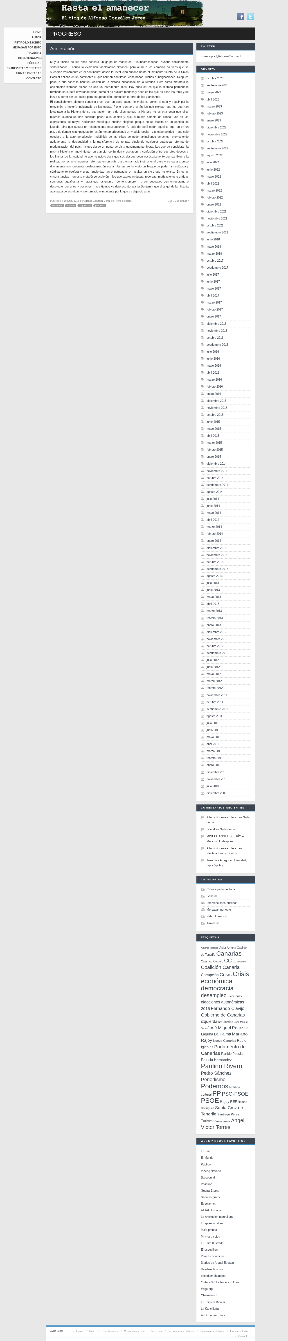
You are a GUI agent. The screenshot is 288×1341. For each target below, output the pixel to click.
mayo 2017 (214, 288)
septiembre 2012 (217, 653)
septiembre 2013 (217, 569)
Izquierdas (85, 205)
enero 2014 (214, 540)
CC (228, 960)
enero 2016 (214, 393)
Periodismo (213, 1079)
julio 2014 (213, 498)
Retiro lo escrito (27, 42)
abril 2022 (213, 183)
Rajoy (224, 1101)
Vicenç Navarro (211, 1171)
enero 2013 (214, 625)
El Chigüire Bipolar (213, 1302)
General (212, 896)
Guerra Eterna (210, 1190)
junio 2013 (213, 590)
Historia (71, 205)
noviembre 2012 (217, 639)
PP (216, 1093)
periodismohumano (213, 1275)
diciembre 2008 (216, 793)
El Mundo (207, 1157)
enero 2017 (214, 316)
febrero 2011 (215, 758)
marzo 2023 (214, 106)
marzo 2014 (214, 526)
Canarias (229, 953)
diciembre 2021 (216, 211)
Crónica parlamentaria (221, 889)
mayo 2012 (214, 674)
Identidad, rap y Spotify (222, 853)
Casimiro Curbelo (212, 961)
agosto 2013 (215, 576)
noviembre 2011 (217, 695)
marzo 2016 (214, 379)
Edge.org (207, 1289)
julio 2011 (213, 723)
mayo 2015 (214, 428)
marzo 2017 (214, 302)
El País (206, 1151)
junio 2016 (213, 358)
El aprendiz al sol (212, 1223)
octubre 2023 (215, 78)
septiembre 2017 (217, 267)
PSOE (210, 1100)
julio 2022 (213, 162)
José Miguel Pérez (225, 1027)
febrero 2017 (215, 309)
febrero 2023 (215, 113)
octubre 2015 (215, 414)
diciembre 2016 (216, 323)
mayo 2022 (214, 176)
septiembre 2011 (217, 709)
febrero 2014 (215, 533)
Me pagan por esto (27, 47)
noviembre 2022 (217, 134)
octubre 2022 (215, 141)
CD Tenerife (239, 961)
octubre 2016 (215, 337)
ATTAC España (211, 1210)
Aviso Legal (56, 1331)
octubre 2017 (215, 260)
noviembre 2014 (217, 471)
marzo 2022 (214, 190)
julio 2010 (213, 786)
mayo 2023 (214, 92)
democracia (217, 988)
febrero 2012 (215, 688)
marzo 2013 (214, 610)
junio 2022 (213, 169)
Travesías (33, 52)
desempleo (214, 995)
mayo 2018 (214, 246)
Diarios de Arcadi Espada (217, 1262)
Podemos (214, 1086)
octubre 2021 (215, 225)
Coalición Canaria (220, 967)
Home (37, 32)
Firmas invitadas (28, 73)
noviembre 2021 (217, 218)
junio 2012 (213, 667)
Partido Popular (232, 1053)
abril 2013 (213, 603)
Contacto (33, 78)
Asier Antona (227, 947)
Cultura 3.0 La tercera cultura (220, 1282)
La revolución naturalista (217, 1216)
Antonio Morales (209, 947)
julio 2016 (213, 351)
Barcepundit (208, 1177)
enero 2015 (214, 456)
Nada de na (227, 829)
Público (206, 1164)
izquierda (209, 1021)
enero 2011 (214, 765)
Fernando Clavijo (227, 1008)
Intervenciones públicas (222, 903)
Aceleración (63, 48)
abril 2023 (213, 99)
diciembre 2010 (216, 772)
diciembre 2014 (216, 463)
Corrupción (210, 975)
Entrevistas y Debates (24, 68)
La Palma (222, 1034)
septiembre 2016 (217, 344)
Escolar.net (208, 1203)
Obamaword (208, 1295)
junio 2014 (213, 505)
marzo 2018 (214, 253)
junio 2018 (213, 239)
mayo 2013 (214, 597)
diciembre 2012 (216, 632)
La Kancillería (210, 1308)
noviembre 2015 (217, 407)
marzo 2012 (214, 681)
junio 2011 (213, 730)
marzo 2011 (214, 751)
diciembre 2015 (216, 400)
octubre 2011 (215, 702)
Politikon (206, 1184)
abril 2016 (213, 372)
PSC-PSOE (235, 1094)
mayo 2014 (214, 512)
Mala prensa (209, 1229)
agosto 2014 (215, 491)
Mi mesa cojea (210, 1236)
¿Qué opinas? (181, 200)
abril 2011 (213, 744)
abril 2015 (213, 435)
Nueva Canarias (224, 1040)
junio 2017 (213, 281)
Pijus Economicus (213, 1256)
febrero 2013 (215, 618)
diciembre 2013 (216, 548)
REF (233, 1101)
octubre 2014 (215, 478)
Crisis (226, 974)
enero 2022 (214, 204)
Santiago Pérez (228, 1114)
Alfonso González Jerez (97, 200)
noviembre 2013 (217, 555)
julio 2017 (213, 274)
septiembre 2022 (217, 148)
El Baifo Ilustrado (212, 1243)
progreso (100, 205)
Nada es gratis (210, 1197)
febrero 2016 (215, 386)
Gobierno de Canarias (223, 1014)
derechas (57, 205)
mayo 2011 (214, 737)
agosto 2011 (214, 716)
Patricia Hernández (216, 1060)
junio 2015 (213, 421)
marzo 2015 (214, 442)
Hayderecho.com (212, 1269)
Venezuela (222, 1121)
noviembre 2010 (217, 779)
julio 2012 (213, 660)
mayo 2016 (214, 365)
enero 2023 (214, 120)
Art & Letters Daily (213, 1315)
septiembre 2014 (217, 485)
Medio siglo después (220, 841)
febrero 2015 (215, 449)
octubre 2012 (215, 646)
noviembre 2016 (217, 330)
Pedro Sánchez (216, 1073)
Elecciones (234, 996)
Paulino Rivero (221, 1065)
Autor (36, 37)
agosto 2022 (215, 155)
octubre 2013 (215, 562)
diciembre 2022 (216, 127)
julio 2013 (213, 583)
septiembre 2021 (217, 232)
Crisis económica (225, 977)
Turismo (207, 1121)
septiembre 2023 (217, 85)
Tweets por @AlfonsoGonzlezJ (221, 56)
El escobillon (209, 1249)
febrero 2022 (215, 197)
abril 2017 (213, 295)
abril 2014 (213, 519)
